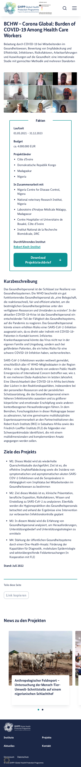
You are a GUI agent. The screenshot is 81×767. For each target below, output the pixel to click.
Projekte (46, 737)
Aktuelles (9, 745)
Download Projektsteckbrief (38, 260)
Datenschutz (23, 757)
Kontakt (46, 745)
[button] (38, 709)
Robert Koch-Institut (27, 247)
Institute (9, 737)
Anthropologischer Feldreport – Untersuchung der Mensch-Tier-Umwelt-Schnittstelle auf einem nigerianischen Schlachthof (38, 687)
